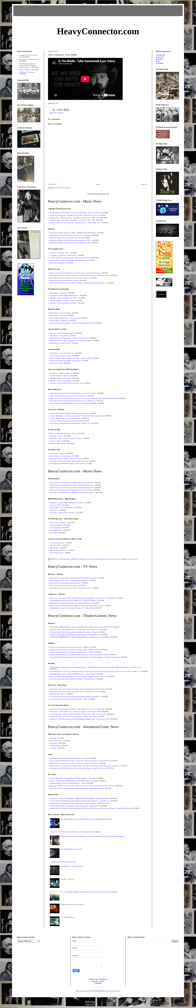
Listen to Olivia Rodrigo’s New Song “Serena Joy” (65, 418)
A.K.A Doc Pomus (55, 545)
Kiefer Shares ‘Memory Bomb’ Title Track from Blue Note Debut (70, 242)
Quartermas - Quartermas (57, 263)
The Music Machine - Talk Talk (59, 375)
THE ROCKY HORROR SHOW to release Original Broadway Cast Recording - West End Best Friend (81, 627)
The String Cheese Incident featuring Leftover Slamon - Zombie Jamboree (28, 65)
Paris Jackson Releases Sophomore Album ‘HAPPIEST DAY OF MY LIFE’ (73, 233)
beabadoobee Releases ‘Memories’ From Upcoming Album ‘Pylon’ (70, 240)
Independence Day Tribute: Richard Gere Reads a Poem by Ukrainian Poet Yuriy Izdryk (77, 689)
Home (98, 184)
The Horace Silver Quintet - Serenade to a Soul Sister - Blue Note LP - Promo (74, 215)
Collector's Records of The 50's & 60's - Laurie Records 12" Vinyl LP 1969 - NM (75, 222)
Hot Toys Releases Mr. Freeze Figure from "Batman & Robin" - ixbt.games (73, 778)
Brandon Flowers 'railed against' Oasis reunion (64, 280)
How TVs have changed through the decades (63, 585)
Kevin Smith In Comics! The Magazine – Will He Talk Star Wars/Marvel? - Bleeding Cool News (79, 798)
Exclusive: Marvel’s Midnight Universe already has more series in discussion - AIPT (75, 803)
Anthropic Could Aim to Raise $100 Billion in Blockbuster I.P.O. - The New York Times (77, 709)
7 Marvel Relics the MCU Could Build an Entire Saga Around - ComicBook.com (74, 806)
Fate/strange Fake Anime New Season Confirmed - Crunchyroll (69, 758)
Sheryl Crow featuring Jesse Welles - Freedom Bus (65, 360)
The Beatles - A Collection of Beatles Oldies (63, 255)
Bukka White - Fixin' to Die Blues (60, 313)
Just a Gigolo (54, 532)
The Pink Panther (55, 745)
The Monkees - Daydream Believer (60, 373)
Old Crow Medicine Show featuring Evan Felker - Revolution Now (70, 358)
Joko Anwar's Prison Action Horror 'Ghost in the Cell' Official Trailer (71, 490)
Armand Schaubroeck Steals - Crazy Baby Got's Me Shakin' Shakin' (70, 340)
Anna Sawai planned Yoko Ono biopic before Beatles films (68, 396)
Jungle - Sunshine (24, 69)
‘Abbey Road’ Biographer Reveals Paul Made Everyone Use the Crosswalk (73, 393)
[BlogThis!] (60, 109)
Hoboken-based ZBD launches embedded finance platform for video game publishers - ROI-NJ (79, 654)
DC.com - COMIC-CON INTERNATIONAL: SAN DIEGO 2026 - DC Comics (74, 781)
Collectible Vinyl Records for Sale (98, 194)
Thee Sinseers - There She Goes (29, 59)
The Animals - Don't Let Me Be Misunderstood (64, 295)
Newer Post (52, 184)
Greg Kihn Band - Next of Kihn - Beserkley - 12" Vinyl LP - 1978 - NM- (72, 220)
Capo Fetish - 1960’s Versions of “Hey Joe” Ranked (66, 438)
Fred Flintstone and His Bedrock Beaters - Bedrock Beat (67, 463)
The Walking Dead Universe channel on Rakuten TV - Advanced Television (73, 600)
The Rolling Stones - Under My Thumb (62, 300)
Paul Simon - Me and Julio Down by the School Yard (66, 383)
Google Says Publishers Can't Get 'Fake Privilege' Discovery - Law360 (71, 652)
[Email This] (57, 109)
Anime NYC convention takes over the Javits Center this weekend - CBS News (74, 763)
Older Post (144, 184)
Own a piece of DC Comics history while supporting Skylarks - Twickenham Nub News (77, 788)
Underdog (53, 738)
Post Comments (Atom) (63, 187)
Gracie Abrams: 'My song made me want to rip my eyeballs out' (69, 278)
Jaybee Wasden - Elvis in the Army (60, 456)
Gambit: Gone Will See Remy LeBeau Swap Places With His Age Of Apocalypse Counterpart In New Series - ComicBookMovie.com (90, 808)
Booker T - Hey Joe (56, 441)
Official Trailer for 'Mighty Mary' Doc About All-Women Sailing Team (71, 485)
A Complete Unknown (67, 917)
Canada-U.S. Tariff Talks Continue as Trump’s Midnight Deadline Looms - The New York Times (79, 719)
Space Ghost (53, 743)
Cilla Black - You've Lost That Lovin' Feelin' (63, 298)
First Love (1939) (55, 505)
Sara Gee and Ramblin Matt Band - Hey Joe (63, 433)
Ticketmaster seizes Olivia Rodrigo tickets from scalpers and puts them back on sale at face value (79, 275)
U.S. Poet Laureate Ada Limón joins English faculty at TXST (68, 699)
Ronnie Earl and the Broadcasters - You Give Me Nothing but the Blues (72, 323)
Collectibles (159, 63)
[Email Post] (53, 109)
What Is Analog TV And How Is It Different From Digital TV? (69, 580)
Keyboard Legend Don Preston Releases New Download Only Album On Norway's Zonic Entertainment (93, 836)
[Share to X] (62, 109)
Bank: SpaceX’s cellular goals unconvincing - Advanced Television (70, 603)
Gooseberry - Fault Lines (27, 72)
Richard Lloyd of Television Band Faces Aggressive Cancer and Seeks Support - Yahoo (76, 605)
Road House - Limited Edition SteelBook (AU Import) (66, 502)
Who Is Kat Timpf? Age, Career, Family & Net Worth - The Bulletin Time (72, 679)
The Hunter (53, 748)
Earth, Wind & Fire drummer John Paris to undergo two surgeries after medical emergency (78, 283)
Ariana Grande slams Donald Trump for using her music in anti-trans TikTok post (75, 273)
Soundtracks (160, 57)
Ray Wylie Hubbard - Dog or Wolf (71, 849)
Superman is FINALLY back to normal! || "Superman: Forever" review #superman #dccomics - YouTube (82, 786)
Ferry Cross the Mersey (57, 543)
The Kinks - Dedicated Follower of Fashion (63, 303)
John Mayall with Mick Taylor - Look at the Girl (65, 318)
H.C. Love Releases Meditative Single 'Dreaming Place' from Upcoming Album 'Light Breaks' (89, 892)
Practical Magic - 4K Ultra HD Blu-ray (62, 507)
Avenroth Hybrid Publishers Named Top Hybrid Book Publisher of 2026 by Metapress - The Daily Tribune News (85, 657)
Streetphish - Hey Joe (56, 436)
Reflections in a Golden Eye (58, 522)
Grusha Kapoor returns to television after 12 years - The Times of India (72, 608)
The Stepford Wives (56, 530)
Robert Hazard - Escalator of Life (60, 343)
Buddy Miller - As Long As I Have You (62, 353)
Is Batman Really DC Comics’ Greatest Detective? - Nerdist (68, 783)
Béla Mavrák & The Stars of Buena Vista (63, 862)
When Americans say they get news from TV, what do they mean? (70, 588)
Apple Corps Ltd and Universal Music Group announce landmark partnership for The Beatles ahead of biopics (84, 398)
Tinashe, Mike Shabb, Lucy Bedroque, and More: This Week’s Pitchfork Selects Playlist (77, 416)
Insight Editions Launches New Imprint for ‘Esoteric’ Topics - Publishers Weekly (75, 649)
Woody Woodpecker (56, 740)
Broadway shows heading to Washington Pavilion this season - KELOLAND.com (75, 634)
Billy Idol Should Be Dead (58, 550)
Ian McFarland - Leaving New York (72, 866)
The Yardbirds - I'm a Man (58, 315)
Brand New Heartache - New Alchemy (72, 904)
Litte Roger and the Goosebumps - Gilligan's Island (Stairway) (69, 461)
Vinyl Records (160, 55)
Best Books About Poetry (57, 694)
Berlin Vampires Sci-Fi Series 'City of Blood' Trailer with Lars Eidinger (71, 482)
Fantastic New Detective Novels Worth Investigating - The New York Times (73, 716)
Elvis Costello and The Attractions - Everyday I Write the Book (69, 338)
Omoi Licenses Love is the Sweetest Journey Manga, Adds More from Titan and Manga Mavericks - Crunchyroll (84, 766)
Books (158, 61)
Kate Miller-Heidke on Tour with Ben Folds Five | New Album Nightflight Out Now (86, 819)
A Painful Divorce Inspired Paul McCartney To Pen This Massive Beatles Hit (73, 403)
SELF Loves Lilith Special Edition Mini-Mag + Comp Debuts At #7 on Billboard (76, 832)
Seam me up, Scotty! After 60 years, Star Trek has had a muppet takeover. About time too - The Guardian (82, 598)
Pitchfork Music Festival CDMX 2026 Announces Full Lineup (69, 413)
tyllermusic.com (53, 103)
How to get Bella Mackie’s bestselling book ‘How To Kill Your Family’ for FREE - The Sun (78, 676)
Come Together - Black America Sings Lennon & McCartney (68, 260)
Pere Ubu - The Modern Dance (59, 253)
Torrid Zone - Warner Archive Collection (62, 512)
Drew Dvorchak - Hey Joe (58, 443)
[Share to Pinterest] (68, 109)
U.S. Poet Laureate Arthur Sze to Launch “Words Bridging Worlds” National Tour (75, 696)
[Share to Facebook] (65, 109)
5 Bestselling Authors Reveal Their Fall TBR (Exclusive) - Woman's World (72, 674)
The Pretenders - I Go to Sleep (59, 335)
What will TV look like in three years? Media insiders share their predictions (73, 578)
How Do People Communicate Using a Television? (65, 583)
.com (98, 31)
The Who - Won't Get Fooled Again (61, 381)
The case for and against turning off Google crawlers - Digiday (69, 647)
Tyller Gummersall (58, 113)
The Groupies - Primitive (57, 453)
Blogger (117, 991)
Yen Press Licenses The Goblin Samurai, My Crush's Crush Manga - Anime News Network (77, 768)
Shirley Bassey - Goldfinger (58, 293)
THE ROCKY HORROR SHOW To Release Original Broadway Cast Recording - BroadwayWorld (79, 637)
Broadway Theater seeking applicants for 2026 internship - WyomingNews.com (74, 629)
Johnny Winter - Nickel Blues (59, 320)
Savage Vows (54, 510)
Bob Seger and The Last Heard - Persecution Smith (65, 458)
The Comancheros (55, 527)
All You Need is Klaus (56, 552)
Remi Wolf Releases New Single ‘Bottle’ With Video (66, 238)
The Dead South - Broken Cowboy (60, 355)
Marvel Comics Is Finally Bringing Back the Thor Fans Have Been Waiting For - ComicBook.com (80, 801)
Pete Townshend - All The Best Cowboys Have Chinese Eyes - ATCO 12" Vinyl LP (75, 212)
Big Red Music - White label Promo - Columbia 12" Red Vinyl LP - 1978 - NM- (74, 218)
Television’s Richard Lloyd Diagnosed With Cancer (65, 421)
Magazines (159, 59)
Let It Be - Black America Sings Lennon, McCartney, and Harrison (70, 258)
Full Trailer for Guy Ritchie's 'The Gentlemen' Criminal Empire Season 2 (72, 492)
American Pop (54, 548)
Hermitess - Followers (67, 879)
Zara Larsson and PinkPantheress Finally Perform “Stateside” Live (70, 423)
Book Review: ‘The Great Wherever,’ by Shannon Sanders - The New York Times (75, 711)
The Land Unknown (56, 525)
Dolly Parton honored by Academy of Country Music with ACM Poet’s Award (74, 691)
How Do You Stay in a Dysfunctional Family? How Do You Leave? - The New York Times (78, 714)
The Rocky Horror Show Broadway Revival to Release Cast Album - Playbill (73, 632)
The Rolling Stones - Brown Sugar (60, 378)
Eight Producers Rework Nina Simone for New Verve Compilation (70, 235)
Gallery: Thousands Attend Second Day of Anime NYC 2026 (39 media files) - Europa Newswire (80, 760)
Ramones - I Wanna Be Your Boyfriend (62, 333)
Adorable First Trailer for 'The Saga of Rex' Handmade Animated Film (71, 487)
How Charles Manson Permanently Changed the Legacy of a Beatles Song (72, 401)
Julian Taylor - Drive (56, 363)
